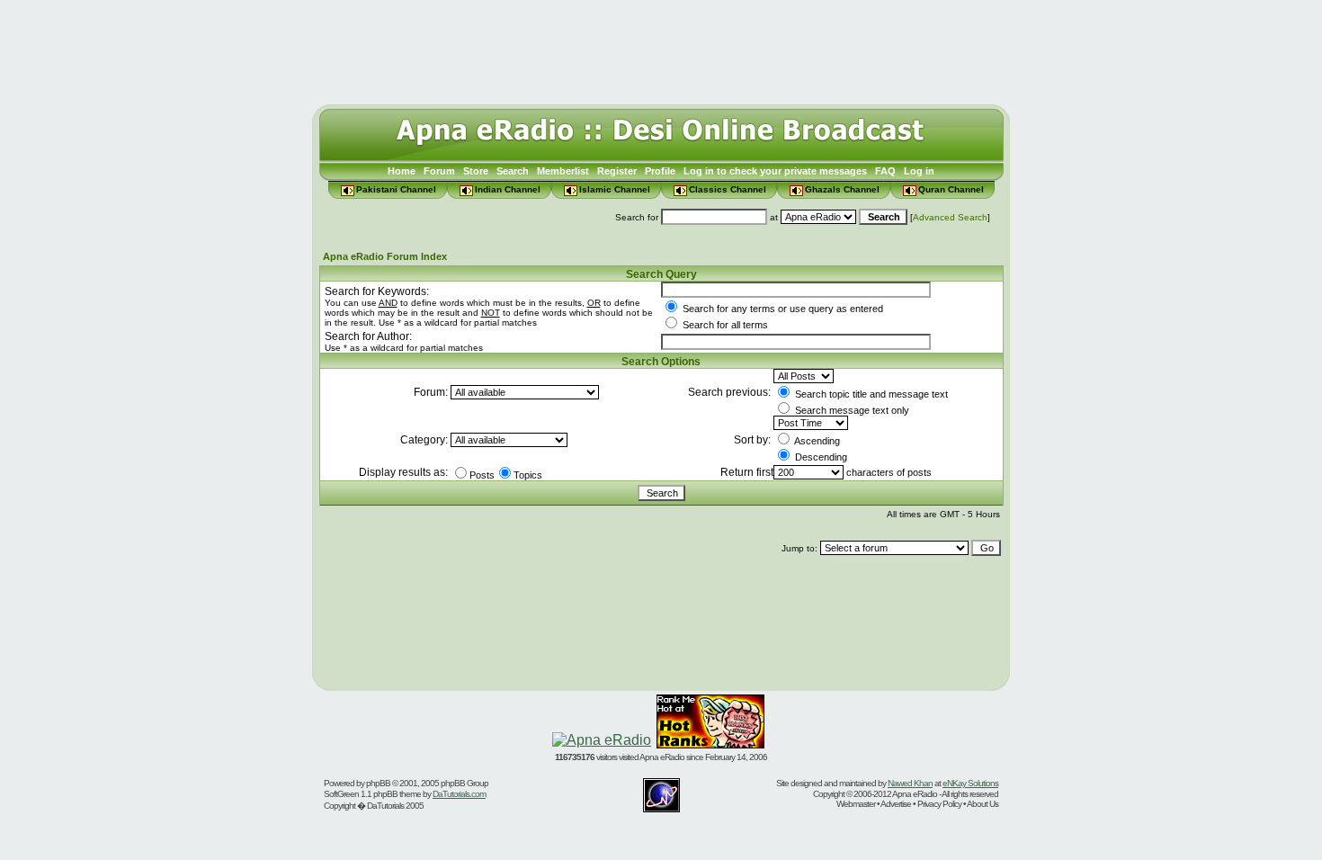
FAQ (885, 171)
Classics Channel (727, 189)
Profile (660, 171)
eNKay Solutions (970, 783)
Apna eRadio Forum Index (385, 256)
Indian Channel (507, 189)
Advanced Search (950, 217)
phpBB (378, 783)
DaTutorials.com (459, 794)
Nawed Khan (910, 783)
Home (401, 171)
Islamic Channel (614, 189)
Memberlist (563, 171)
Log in (919, 171)
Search (512, 171)
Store (475, 171)
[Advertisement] (661, 47)
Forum (439, 171)
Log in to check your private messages (775, 171)
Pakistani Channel (396, 189)
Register (617, 171)
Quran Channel (951, 189)
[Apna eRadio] (601, 740)
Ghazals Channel (842, 189)
